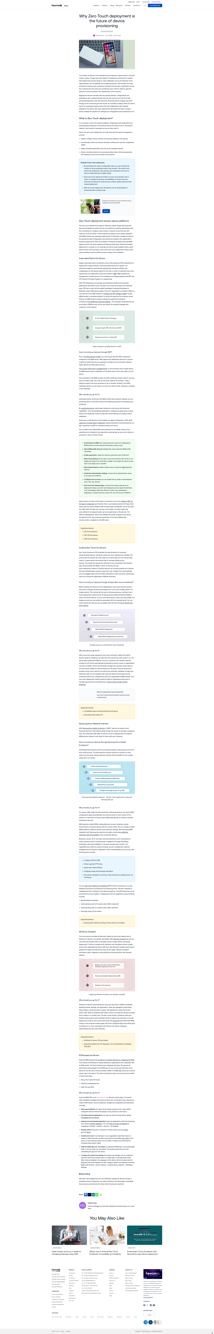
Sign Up (106, 211)
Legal (110, 1295)
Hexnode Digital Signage (58, 1281)
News (110, 1288)
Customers (72, 1278)
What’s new (131, 1247)
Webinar (71, 1285)
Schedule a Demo (130, 1275)
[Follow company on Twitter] (147, 1304)
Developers (72, 1295)
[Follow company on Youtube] (154, 1305)
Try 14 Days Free (155, 5)
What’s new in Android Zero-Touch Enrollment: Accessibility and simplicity (105, 1252)
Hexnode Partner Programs (132, 1285)
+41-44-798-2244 (89, 1283)
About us (111, 1273)
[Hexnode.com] (57, 5)
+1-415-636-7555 (89, 1285)
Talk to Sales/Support (131, 1273)
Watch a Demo (129, 1278)
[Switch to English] (212, 1333)
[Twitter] (89, 1194)
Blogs (66, 6)
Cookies (68, 1331)
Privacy (62, 1331)
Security (111, 1275)
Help (70, 1288)
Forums (71, 1293)
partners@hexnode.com (91, 1293)
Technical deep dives (107, 31)
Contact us (112, 1280)
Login (149, 1315)
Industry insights (95, 1247)
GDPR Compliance (114, 1278)
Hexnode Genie (56, 1284)
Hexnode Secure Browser (58, 1279)
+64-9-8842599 (88, 1280)
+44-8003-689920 (90, 1275)
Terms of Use (55, 1331)
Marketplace (72, 1298)
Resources (72, 1283)
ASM (123, 467)
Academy (71, 1290)
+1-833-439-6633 (155, 2)
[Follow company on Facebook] (144, 1304)
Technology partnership (131, 1290)
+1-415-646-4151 (87, 1288)
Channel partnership (130, 1288)
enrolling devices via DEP (92, 357)
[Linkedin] (93, 1194)
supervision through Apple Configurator (92, 423)
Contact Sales (146, 2)
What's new (131, 2)
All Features (72, 1273)
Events (111, 1290)
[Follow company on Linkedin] (150, 1304)
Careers (111, 1293)
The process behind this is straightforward (93, 369)
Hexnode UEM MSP (57, 1286)
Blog (110, 1285)
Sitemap (111, 1283)
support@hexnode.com (90, 1290)
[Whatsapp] (96, 1194)
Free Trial (71, 1300)
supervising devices (87, 408)
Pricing (112, 5)
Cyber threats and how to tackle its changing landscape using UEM (66, 1252)
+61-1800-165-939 (89, 1278)
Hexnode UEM (55, 1274)
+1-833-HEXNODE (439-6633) (92, 1273)
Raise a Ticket (129, 1283)
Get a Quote (128, 1280)
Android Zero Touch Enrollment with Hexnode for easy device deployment (142, 1252)
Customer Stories (73, 1280)
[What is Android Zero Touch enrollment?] (107, 694)
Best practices (57, 1247)
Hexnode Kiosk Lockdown (58, 1276)
